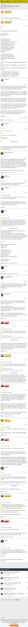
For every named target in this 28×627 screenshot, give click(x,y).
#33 (26, 359)
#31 (26, 298)
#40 (26, 545)
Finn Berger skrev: (4, 427)
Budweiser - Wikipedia (17, 464)
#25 (26, 157)
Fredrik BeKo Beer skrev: (6, 130)
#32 (26, 326)
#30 (26, 281)
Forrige (10, 563)
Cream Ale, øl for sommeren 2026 (11, 572)
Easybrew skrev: (4, 217)
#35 (26, 424)
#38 (26, 499)
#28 (26, 215)
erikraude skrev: (4, 446)
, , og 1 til (10, 263)
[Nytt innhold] (24, 1)
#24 (26, 128)
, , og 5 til (9, 172)
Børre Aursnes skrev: (5, 329)
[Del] (25, 16)
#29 (26, 271)
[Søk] (26, 1)
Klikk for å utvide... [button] (14, 141)
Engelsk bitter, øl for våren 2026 (11, 577)
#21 (26, 15)
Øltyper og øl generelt (11, 573)
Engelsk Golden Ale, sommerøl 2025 (12, 583)
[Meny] (1, 1)
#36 (26, 443)
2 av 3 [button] (14, 563)
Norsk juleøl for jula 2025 (9, 588)
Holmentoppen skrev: (5, 392)
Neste (18, 563)
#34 (26, 389)
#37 (26, 472)
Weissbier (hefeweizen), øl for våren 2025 (13, 593)
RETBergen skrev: (4, 195)
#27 (26, 192)
